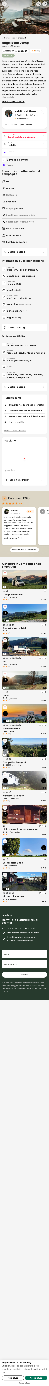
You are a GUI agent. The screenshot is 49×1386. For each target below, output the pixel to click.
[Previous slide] (5, 579)
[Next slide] (43, 579)
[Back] (4, 3)
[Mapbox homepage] (10, 470)
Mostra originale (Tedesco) (13, 101)
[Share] (38, 3)
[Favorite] (44, 3)
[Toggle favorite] (5, 573)
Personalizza (24, 1383)
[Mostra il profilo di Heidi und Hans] (42, 112)
